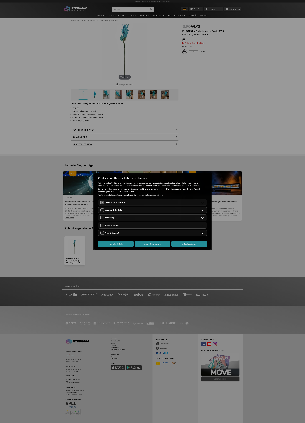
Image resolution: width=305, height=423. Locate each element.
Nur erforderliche (116, 244)
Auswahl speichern (152, 244)
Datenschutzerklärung (154, 195)
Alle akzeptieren (189, 244)
